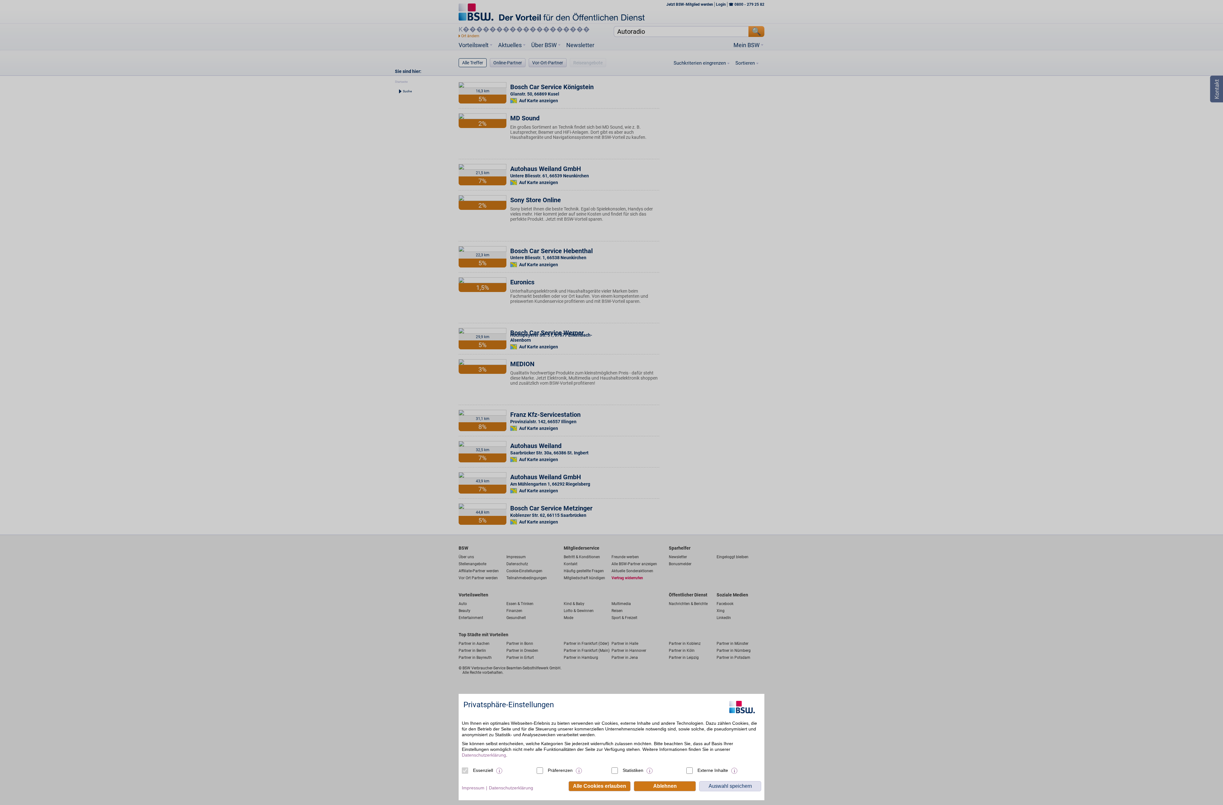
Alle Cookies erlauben (599, 786)
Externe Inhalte (712, 770)
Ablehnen (665, 786)
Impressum (473, 787)
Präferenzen (560, 770)
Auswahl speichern (730, 786)
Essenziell (483, 770)
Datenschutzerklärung (484, 755)
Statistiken (633, 770)
